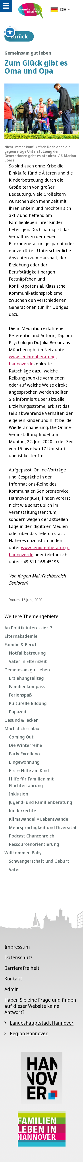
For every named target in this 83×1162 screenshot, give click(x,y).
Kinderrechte (22, 811)
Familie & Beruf (20, 644)
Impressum (17, 947)
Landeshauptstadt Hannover (41, 1023)
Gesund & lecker (21, 720)
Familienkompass (27, 686)
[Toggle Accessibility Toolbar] (10, 32)
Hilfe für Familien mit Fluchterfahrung (31, 782)
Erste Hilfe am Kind (29, 770)
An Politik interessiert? (28, 628)
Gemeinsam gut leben (27, 670)
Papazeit (18, 712)
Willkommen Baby (23, 853)
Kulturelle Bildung (28, 703)
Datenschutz (18, 957)
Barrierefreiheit (21, 968)
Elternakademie (20, 636)
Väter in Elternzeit (28, 661)
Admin (11, 989)
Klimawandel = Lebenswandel (39, 819)
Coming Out (21, 737)
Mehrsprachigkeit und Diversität (43, 827)
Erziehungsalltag (26, 678)
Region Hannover (29, 1033)
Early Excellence (25, 754)
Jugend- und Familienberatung (40, 802)
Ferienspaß (20, 695)
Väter (14, 869)
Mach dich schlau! (22, 728)
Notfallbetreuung (27, 653)
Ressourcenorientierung (34, 844)
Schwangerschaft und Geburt (39, 861)
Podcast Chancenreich (31, 836)
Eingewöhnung (24, 762)
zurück (19, 36)
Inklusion (18, 794)
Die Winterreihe (25, 745)
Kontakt (13, 978)
